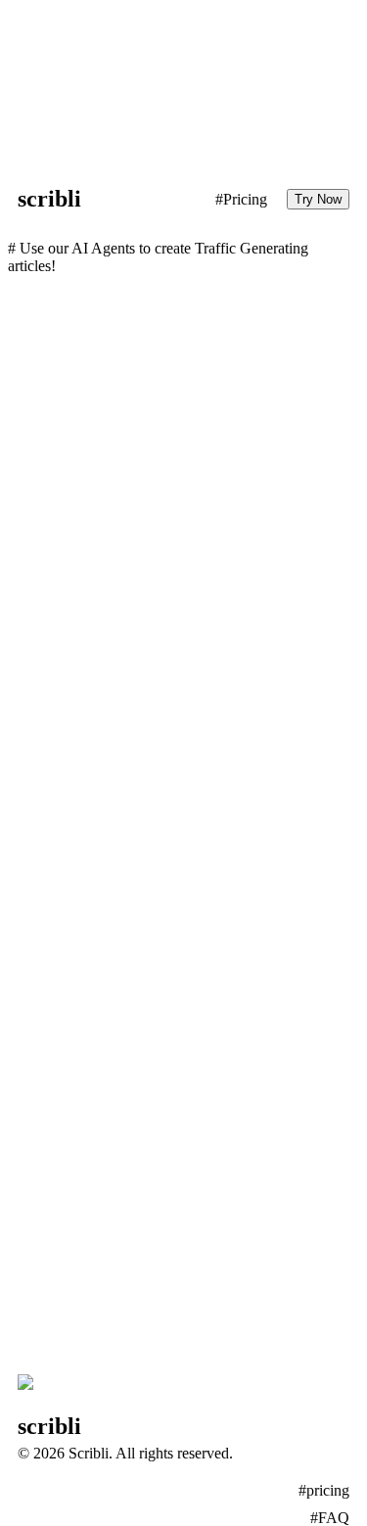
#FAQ (329, 1517)
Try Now (318, 199)
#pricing (323, 1490)
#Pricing (241, 199)
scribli (49, 198)
